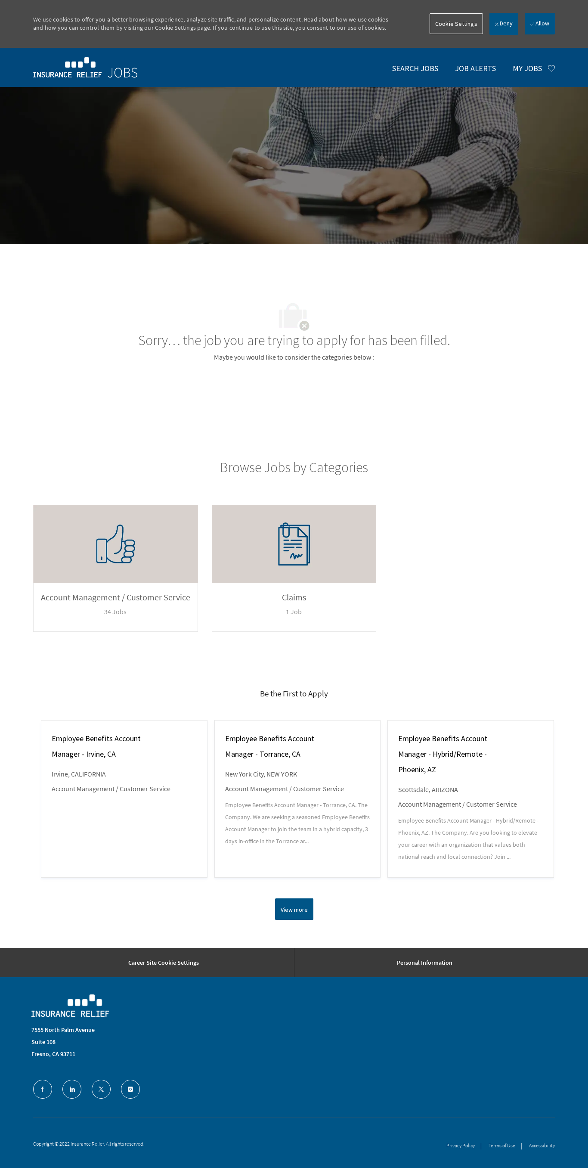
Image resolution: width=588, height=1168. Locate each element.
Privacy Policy (460, 1145)
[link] (85, 67)
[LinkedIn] (71, 1089)
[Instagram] (130, 1089)
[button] (456, 23)
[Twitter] (101, 1089)
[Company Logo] (70, 1005)
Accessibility (542, 1145)
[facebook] (42, 1089)
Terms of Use (502, 1145)
